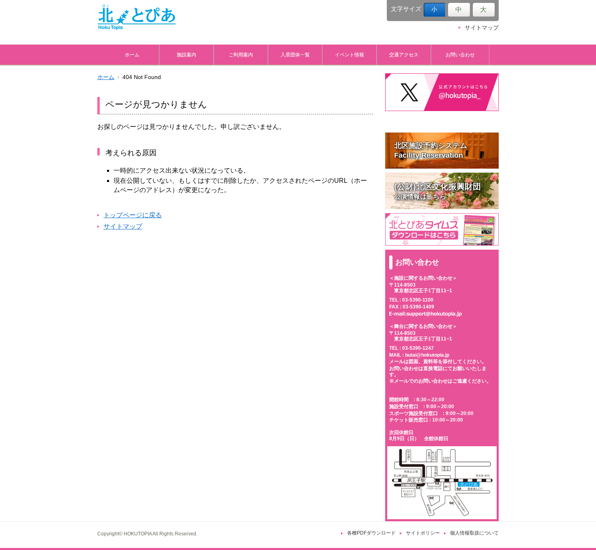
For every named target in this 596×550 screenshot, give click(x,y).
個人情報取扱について (474, 533)
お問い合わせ (460, 54)
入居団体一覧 (295, 54)
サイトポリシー (423, 533)
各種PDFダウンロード (371, 533)
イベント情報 (349, 54)
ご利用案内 (241, 54)
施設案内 (186, 54)
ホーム (132, 54)
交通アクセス (403, 54)
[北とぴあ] (136, 17)
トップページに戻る (132, 215)
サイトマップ (482, 28)
